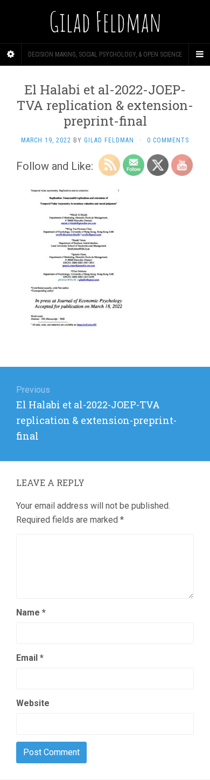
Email (30, 658)
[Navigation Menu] (199, 54)
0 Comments (168, 140)
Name (31, 612)
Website (33, 703)
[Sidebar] (11, 54)
